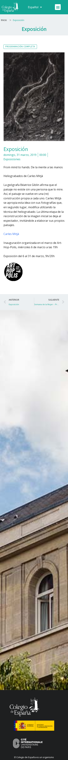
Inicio (4, 20)
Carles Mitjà (11, 234)
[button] (58, 7)
